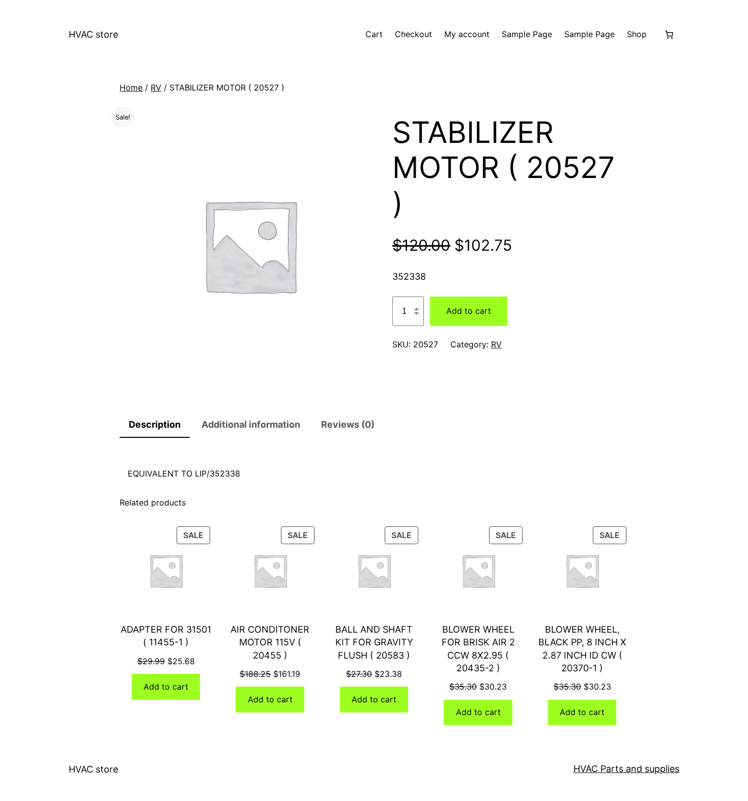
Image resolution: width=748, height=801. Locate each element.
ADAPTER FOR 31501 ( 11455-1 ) (166, 635)
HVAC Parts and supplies (626, 768)
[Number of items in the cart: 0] (669, 34)
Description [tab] (155, 424)
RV (156, 87)
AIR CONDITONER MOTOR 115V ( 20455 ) (270, 642)
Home (131, 87)
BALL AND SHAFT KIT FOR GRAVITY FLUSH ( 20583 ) (374, 642)
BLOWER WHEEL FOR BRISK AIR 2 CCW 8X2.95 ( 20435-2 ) (478, 648)
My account (467, 34)
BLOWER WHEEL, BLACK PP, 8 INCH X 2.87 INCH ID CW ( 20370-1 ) (582, 648)
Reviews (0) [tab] (348, 424)
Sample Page (527, 34)
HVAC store (93, 34)
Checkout (413, 34)
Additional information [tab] (251, 424)
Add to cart (468, 311)
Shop (637, 34)
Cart (374, 34)
